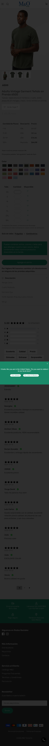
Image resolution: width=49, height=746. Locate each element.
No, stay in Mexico (31, 375)
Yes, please (15, 375)
